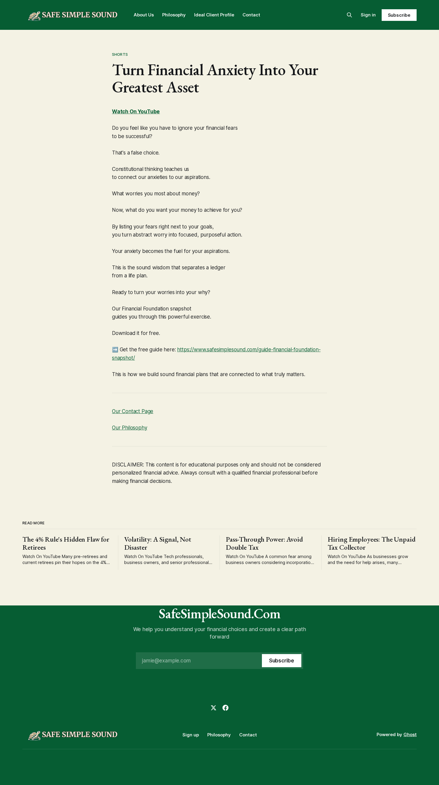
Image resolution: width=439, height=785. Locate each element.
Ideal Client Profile (214, 15)
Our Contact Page (132, 411)
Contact (251, 15)
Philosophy (174, 15)
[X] (214, 708)
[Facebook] (225, 708)
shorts (120, 54)
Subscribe (399, 15)
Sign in (368, 15)
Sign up (190, 735)
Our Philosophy (129, 428)
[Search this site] (349, 15)
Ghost (410, 734)
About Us (144, 15)
